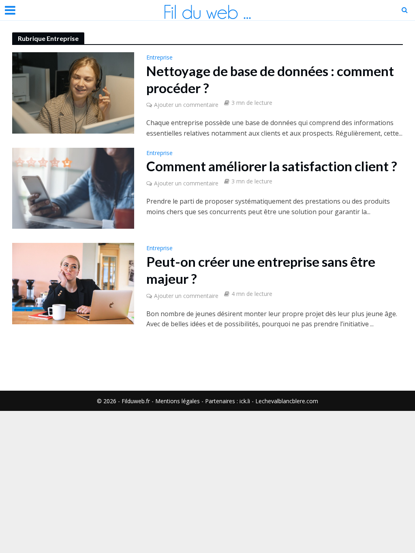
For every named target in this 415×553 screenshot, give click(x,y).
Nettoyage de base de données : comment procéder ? (270, 79)
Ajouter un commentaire (186, 104)
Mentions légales (177, 401)
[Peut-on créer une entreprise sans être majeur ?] (73, 283)
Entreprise (159, 58)
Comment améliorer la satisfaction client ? (271, 166)
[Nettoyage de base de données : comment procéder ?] (73, 92)
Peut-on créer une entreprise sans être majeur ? (260, 270)
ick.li (245, 401)
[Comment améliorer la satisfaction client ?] (73, 187)
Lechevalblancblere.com (286, 401)
